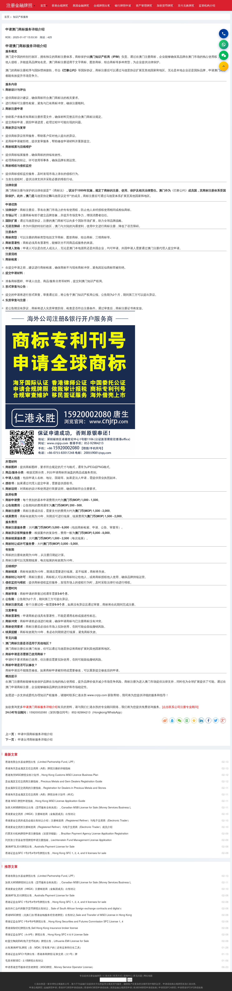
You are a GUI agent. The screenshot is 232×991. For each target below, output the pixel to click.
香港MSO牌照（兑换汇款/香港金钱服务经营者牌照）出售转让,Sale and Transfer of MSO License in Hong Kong (68, 915)
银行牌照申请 (123, 5)
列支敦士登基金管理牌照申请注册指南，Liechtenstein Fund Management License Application (58, 840)
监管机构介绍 (207, 5)
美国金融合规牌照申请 (121, 987)
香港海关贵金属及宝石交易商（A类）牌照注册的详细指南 (37, 768)
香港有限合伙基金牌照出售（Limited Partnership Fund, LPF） (40, 762)
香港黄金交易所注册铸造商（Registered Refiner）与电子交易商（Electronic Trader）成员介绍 (58, 827)
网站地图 (148, 975)
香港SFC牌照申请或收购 (70, 987)
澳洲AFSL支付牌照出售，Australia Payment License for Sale (39, 846)
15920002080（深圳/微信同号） (50, 712)
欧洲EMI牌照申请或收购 (145, 987)
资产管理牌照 (144, 5)
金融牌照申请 (50, 987)
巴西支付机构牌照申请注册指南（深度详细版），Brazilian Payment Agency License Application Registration (66, 833)
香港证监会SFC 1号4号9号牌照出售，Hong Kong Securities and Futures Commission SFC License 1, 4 (64, 921)
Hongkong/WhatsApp (107, 712)
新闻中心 (128, 975)
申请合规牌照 (35, 987)
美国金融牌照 (81, 5)
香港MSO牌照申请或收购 (96, 987)
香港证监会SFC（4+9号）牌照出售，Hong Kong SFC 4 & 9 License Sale (46, 934)
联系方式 (117, 975)
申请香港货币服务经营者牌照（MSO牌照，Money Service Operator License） (49, 967)
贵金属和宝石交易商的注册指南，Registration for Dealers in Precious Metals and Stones (55, 788)
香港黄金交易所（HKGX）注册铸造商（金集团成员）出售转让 (40, 814)
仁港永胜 (107, 975)
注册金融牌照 (19, 5)
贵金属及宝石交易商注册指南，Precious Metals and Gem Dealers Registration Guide (53, 781)
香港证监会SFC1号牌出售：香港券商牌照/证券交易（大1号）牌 (41, 954)
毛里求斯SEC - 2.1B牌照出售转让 (24, 960)
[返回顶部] (223, 66)
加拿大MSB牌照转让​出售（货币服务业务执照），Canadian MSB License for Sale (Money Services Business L (68, 807)
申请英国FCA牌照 (167, 987)
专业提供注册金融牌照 (90, 975)
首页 (43, 5)
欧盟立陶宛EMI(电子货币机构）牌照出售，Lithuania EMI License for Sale (47, 941)
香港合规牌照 (60, 5)
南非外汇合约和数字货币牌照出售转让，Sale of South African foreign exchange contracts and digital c (63, 908)
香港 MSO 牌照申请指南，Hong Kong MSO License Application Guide (45, 801)
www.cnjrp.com (97, 695)
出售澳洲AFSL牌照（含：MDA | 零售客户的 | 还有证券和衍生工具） (43, 947)
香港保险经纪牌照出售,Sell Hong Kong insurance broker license (41, 928)
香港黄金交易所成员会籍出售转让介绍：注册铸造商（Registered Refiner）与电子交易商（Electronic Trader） (67, 820)
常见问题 (137, 975)
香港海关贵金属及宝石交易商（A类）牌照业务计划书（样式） (40, 794)
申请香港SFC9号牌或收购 (190, 987)
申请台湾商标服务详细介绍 (35, 739)
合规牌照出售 (102, 5)
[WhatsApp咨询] (223, 44)
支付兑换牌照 (186, 5)
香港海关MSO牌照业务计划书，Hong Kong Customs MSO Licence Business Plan (51, 775)
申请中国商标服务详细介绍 (35, 734)
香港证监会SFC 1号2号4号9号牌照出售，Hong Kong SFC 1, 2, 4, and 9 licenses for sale (55, 853)
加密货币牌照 (165, 5)
